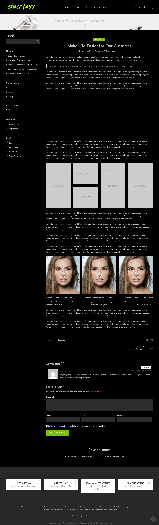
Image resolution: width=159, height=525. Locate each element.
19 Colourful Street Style (112, 456)
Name (49, 415)
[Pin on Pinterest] (147, 340)
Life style (83, 24)
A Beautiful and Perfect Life (18, 73)
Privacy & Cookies (54, 523)
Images (11, 92)
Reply (146, 367)
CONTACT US (100, 7)
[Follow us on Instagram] (86, 516)
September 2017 (15, 128)
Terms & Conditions (70, 523)
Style (10, 109)
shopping (61, 340)
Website (120, 415)
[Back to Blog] (99, 348)
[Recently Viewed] (153, 519)
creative (50, 340)
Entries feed (13, 147)
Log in (11, 143)
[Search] (151, 7)
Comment (50, 397)
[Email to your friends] (152, 340)
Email (84, 415)
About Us (108, 523)
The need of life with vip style (78, 456)
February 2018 (14, 124)
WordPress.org (15, 156)
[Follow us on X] (73, 516)
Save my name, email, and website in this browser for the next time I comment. (79, 426)
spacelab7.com (88, 51)
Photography (13, 105)
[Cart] (135, 7)
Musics (10, 101)
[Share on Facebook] (143, 340)
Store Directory (97, 523)
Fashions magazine (15, 88)
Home (75, 24)
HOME (67, 7)
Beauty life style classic (16, 56)
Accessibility (84, 523)
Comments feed (15, 151)
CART (87, 7)
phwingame (65, 370)
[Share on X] (138, 340)
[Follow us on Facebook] (77, 516)
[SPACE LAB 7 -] (21, 7)
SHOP (77, 7)
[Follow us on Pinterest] (81, 516)
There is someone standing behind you (23, 64)
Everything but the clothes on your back (23, 69)
